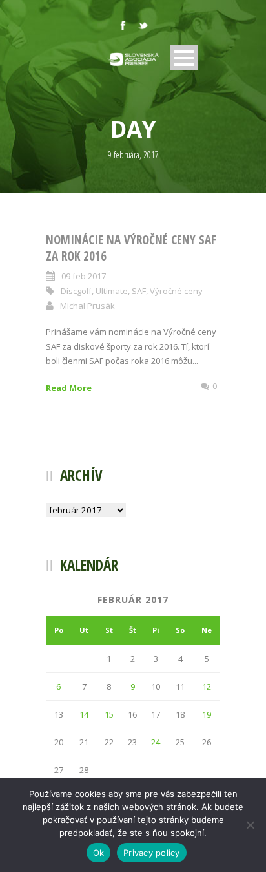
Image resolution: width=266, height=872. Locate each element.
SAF (139, 291)
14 (83, 714)
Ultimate (112, 291)
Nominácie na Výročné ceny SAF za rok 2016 (131, 247)
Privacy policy (151, 852)
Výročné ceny (176, 291)
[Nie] (249, 824)
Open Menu (184, 57)
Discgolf (76, 291)
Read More (69, 388)
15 (109, 714)
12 (206, 686)
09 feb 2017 (83, 276)
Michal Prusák (87, 306)
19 (206, 714)
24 (155, 742)
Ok (99, 852)
